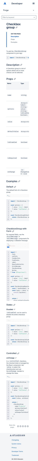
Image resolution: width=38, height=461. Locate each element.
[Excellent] (28, 426)
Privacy (14, 447)
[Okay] (23, 426)
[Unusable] (18, 426)
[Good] (25, 426)
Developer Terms (17, 451)
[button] (33, 3)
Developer (16, 3)
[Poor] (20, 426)
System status (16, 444)
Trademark (15, 455)
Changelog (15, 440)
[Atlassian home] (4, 3)
